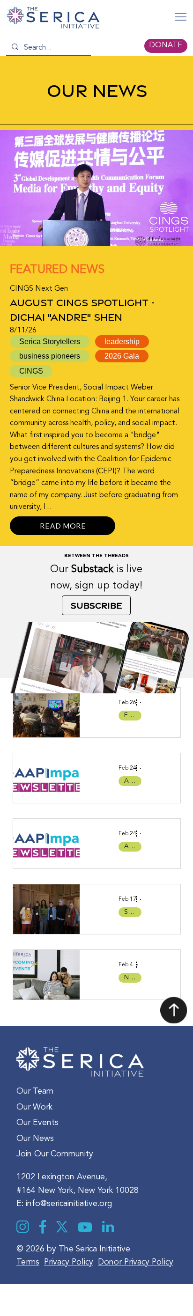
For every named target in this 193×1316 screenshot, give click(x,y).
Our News (35, 1139)
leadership (122, 342)
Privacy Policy (68, 1262)
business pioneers (49, 356)
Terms (27, 1262)
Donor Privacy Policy (135, 1262)
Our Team (34, 1091)
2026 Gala (121, 356)
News (132, 977)
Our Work (34, 1107)
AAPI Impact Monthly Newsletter (132, 781)
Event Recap (132, 715)
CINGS (31, 371)
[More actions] (140, 702)
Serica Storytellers (132, 912)
